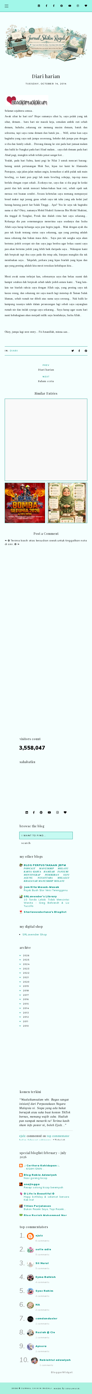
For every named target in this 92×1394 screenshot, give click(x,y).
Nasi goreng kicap (35, 1178)
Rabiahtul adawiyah (55, 1359)
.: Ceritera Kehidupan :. (41, 1165)
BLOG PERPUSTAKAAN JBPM (45, 865)
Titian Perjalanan (37, 1205)
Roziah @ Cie (45, 1332)
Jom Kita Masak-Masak (41, 887)
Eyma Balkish (46, 1276)
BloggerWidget (62, 1372)
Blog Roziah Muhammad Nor (45, 1215)
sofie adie (43, 1249)
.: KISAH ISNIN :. (34, 1168)
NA (38, 1304)
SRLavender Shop (34, 934)
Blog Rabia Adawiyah (40, 1174)
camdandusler (46, 1318)
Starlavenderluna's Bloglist (45, 911)
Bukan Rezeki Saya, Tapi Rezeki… (45, 1209)
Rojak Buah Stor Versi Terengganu (46, 890)
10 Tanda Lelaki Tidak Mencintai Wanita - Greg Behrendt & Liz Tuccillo (46, 902)
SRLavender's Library (40, 896)
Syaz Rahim (44, 1290)
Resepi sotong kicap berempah (43, 1187)
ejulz (22, 1133)
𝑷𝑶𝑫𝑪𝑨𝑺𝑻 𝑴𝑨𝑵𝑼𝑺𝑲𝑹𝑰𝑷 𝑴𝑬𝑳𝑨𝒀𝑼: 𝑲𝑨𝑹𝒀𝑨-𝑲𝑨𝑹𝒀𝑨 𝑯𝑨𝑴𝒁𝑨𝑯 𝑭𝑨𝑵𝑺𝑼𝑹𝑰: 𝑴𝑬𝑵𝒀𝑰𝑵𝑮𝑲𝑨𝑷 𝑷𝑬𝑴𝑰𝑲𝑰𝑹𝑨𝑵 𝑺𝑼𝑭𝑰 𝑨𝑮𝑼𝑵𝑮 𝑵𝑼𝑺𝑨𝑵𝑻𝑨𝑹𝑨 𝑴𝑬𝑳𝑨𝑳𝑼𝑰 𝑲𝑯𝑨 (46, 874)
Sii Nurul (42, 1263)
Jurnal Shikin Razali (36, 1388)
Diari (14, 350)
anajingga (32, 1184)
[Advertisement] (46, 690)
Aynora (41, 1346)
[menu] (6, 6)
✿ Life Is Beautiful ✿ (39, 1193)
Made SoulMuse (67, 1388)
